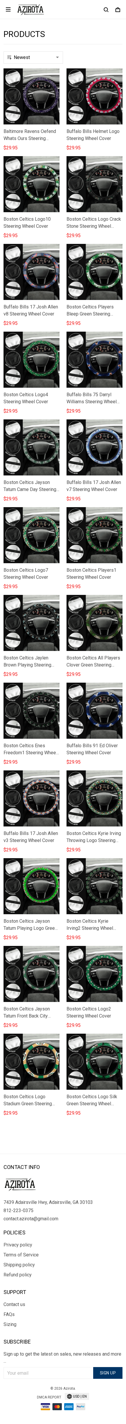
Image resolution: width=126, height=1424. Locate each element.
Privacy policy (18, 1245)
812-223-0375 (18, 1210)
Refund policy (18, 1275)
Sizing (10, 1324)
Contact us (14, 1304)
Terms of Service (21, 1255)
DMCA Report (49, 1397)
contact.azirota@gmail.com (31, 1218)
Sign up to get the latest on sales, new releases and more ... (62, 1357)
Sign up (108, 1373)
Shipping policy (19, 1265)
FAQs (9, 1314)
